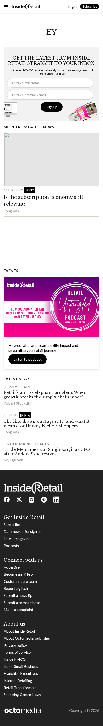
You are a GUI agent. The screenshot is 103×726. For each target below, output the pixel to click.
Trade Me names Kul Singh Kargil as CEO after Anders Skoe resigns (47, 451)
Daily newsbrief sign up (23, 531)
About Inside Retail (19, 631)
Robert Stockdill (17, 403)
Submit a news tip (18, 595)
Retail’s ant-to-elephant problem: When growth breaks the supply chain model (45, 394)
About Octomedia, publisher (27, 638)
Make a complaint (18, 609)
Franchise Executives (21, 673)
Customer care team (20, 581)
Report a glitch (16, 588)
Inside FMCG (15, 659)
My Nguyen (13, 460)
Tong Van (11, 210)
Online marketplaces (26, 443)
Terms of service (17, 652)
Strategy (14, 189)
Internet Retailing (18, 680)
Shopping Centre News (22, 694)
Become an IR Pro (18, 574)
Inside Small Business (21, 666)
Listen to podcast (27, 359)
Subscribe (89, 6)
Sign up (51, 106)
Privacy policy (15, 645)
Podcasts (11, 545)
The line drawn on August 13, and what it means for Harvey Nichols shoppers (47, 423)
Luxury (11, 415)
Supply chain (17, 386)
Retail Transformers (20, 687)
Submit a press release (22, 602)
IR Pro (29, 190)
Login (72, 6)
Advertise (12, 567)
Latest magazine (17, 538)
